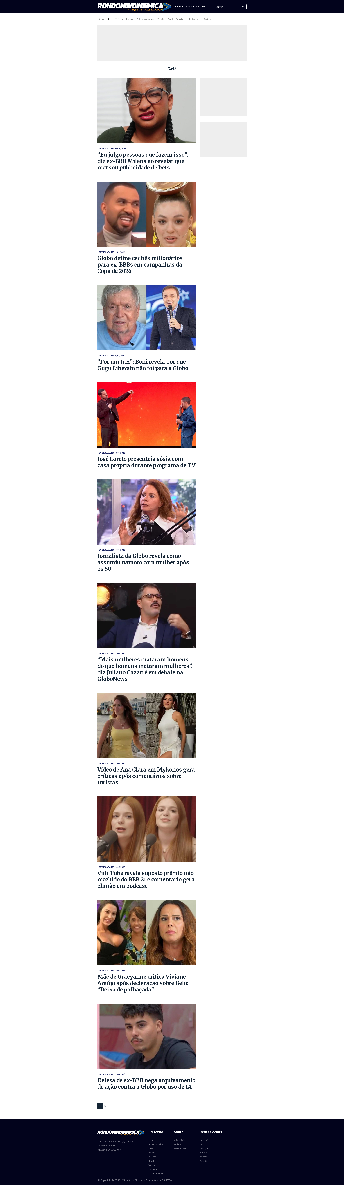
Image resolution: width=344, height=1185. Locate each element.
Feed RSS (204, 1161)
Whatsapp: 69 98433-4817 (109, 1150)
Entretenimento (156, 1173)
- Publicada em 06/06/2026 (111, 148)
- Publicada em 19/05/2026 (111, 252)
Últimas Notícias (115, 19)
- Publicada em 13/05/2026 (111, 550)
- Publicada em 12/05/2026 (111, 970)
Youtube (203, 1157)
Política (129, 19)
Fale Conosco (180, 1148)
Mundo (151, 1165)
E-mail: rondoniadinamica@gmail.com (115, 1141)
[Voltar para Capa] (134, 6)
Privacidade (179, 1140)
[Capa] (120, 1132)
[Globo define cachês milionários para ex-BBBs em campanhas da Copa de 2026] (146, 214)
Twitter (203, 1144)
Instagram (205, 1148)
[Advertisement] (223, 97)
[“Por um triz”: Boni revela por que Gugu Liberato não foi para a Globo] (146, 317)
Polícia (160, 19)
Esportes (152, 1169)
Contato (207, 19)
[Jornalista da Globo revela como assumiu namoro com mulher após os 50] (146, 512)
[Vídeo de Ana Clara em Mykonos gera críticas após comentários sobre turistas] (146, 725)
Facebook (204, 1140)
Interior (180, 19)
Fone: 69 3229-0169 (106, 1145)
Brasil (151, 1161)
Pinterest (204, 1152)
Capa (101, 19)
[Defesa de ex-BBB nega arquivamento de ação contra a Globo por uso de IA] (146, 1036)
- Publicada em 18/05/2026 (111, 453)
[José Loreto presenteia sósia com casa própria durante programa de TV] (146, 415)
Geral (170, 19)
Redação (178, 1144)
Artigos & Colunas (145, 19)
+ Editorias (192, 19)
